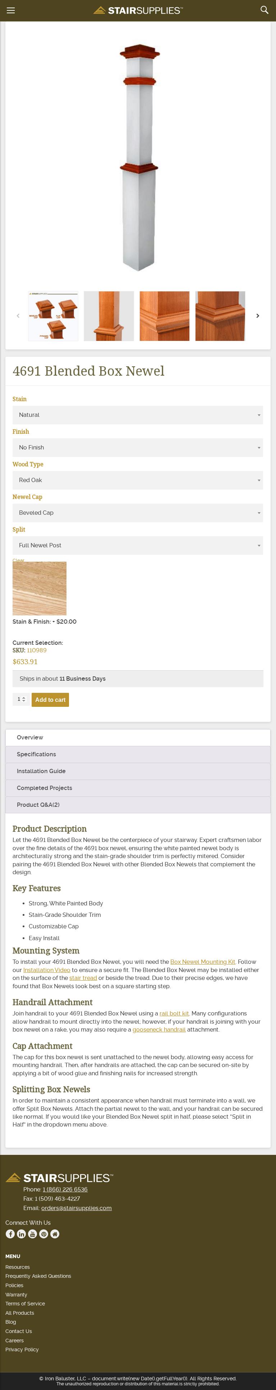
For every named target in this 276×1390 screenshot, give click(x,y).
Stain (20, 399)
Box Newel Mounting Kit (202, 961)
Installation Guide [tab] (41, 771)
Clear (18, 560)
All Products (19, 1313)
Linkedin (21, 1233)
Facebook (10, 1233)
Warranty (16, 1295)
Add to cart (50, 700)
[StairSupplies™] (138, 10)
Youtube (32, 1233)
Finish (21, 431)
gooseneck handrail (159, 1029)
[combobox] (138, 415)
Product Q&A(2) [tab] (38, 804)
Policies (14, 1285)
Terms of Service (25, 1303)
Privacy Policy (22, 1349)
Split (19, 529)
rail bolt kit (174, 1013)
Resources (17, 1267)
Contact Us (18, 1331)
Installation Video (46, 970)
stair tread (83, 978)
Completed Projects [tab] (44, 788)
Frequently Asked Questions (38, 1276)
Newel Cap (27, 497)
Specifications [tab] (36, 754)
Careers (14, 1340)
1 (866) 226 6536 (65, 1189)
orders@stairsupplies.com (76, 1208)
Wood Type (28, 464)
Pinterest (43, 1233)
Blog (10, 1322)
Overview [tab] (30, 737)
